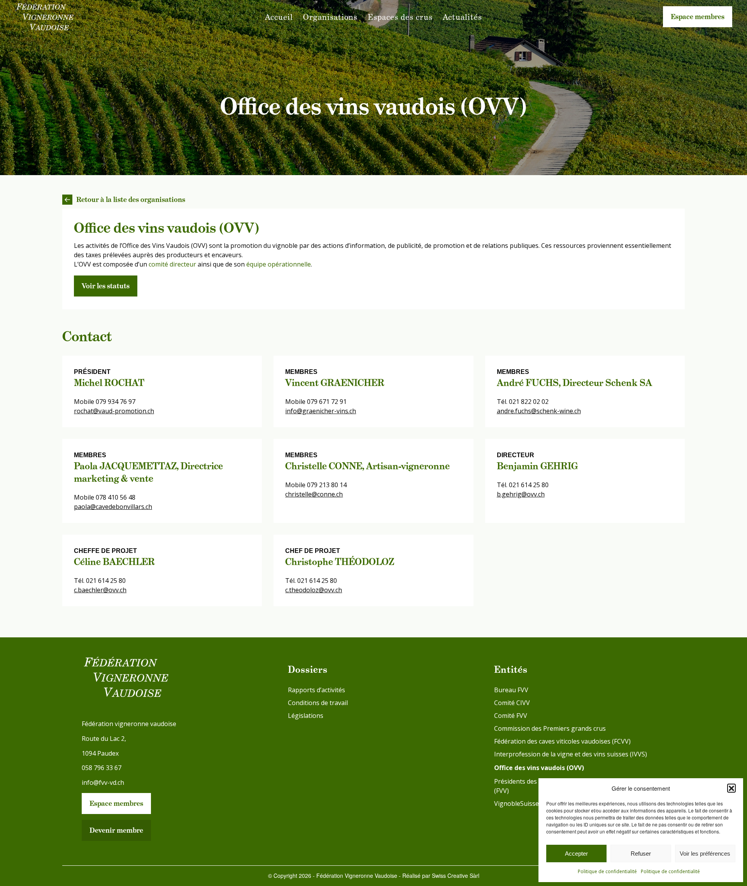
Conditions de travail (318, 702)
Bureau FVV (511, 690)
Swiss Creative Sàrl (455, 875)
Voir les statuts (106, 285)
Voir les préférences (705, 853)
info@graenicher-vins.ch (320, 411)
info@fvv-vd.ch (103, 782)
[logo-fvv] (45, 17)
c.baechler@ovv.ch (100, 590)
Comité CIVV (512, 702)
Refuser (641, 853)
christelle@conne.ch (314, 494)
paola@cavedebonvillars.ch (113, 506)
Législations (305, 715)
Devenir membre (116, 830)
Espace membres (697, 16)
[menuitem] (279, 17)
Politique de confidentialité (607, 871)
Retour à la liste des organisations (130, 199)
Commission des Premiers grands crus (550, 728)
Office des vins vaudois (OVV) (539, 767)
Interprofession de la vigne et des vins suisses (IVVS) (570, 754)
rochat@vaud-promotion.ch (114, 411)
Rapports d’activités (316, 690)
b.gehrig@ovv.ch (521, 494)
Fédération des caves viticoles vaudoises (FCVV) (562, 741)
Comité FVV (510, 715)
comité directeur (172, 264)
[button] (731, 788)
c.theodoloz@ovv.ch (313, 590)
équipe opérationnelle (278, 264)
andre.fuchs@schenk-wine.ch (539, 411)
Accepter (576, 853)
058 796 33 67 (101, 767)
